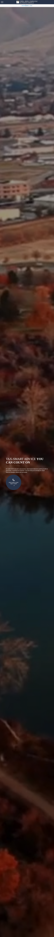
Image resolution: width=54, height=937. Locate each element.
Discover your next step (13, 483)
